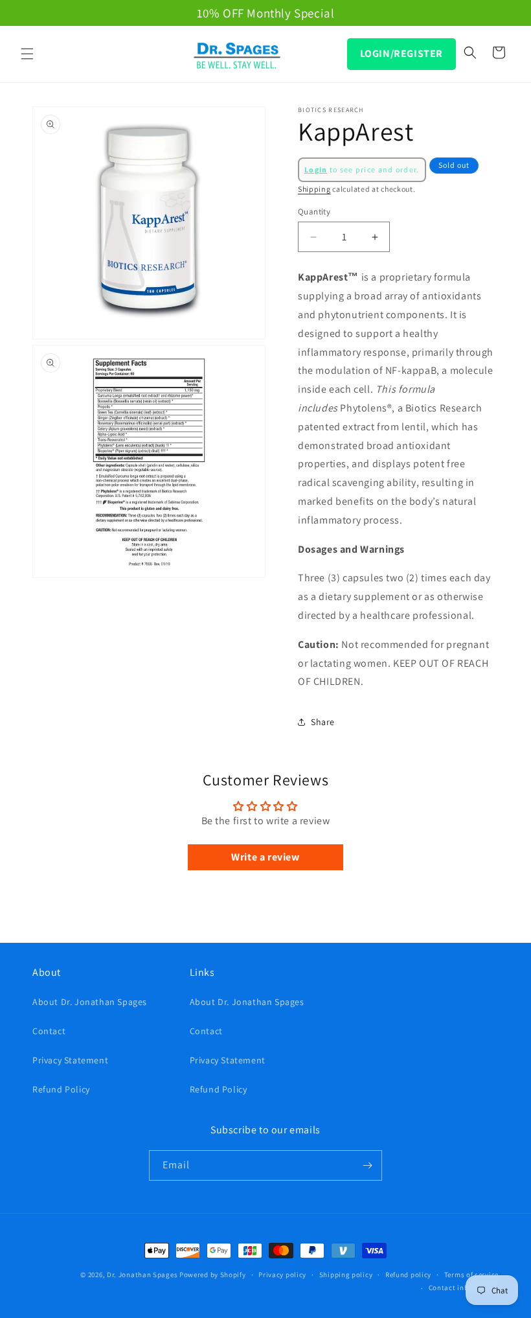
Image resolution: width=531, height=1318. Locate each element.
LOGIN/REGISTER (401, 53)
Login (316, 169)
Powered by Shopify (212, 1274)
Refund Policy (61, 1089)
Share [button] (323, 722)
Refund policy (408, 1274)
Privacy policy (282, 1274)
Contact (48, 1031)
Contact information (464, 1287)
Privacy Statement (70, 1060)
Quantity (314, 211)
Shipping (314, 189)
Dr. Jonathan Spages (142, 1274)
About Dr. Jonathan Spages (89, 1002)
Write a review (265, 857)
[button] (27, 54)
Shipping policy (346, 1274)
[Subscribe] (367, 1165)
